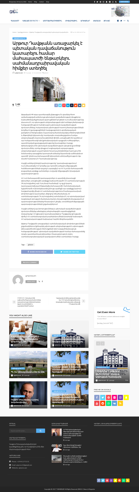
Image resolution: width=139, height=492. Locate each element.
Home (30, 2)
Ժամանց (96, 21)
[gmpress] (13, 10)
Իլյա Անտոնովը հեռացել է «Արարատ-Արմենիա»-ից (72, 446)
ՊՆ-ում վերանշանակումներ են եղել (27, 372)
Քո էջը (107, 21)
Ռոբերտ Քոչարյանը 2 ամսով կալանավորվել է (24, 401)
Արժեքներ (85, 21)
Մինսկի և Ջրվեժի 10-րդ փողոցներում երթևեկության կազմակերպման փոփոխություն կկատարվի (68, 398)
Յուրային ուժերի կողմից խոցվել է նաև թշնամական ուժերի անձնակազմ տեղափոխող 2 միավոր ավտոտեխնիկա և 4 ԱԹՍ (75, 459)
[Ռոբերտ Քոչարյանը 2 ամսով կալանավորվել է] (28, 394)
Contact (41, 2)
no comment (37, 73)
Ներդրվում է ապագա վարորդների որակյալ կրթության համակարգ (68, 340)
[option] (112, 361)
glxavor (46, 73)
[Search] (128, 20)
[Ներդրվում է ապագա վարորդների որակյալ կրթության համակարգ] (69, 334)
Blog (35, 2)
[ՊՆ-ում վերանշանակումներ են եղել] (28, 364)
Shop (47, 2)
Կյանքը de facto (30, 21)
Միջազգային (71, 21)
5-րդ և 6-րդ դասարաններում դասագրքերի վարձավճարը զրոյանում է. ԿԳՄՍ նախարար (25, 339)
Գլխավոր (15, 21)
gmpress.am (19, 73)
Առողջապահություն (52, 21)
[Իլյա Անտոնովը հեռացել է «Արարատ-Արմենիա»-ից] (57, 448)
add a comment (31, 262)
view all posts (31, 281)
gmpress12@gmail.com (24, 465)
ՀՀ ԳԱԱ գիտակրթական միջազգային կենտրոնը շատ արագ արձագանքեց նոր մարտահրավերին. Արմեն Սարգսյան (73, 433)
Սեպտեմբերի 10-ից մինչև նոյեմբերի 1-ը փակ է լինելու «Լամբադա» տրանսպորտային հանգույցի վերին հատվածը (69, 368)
